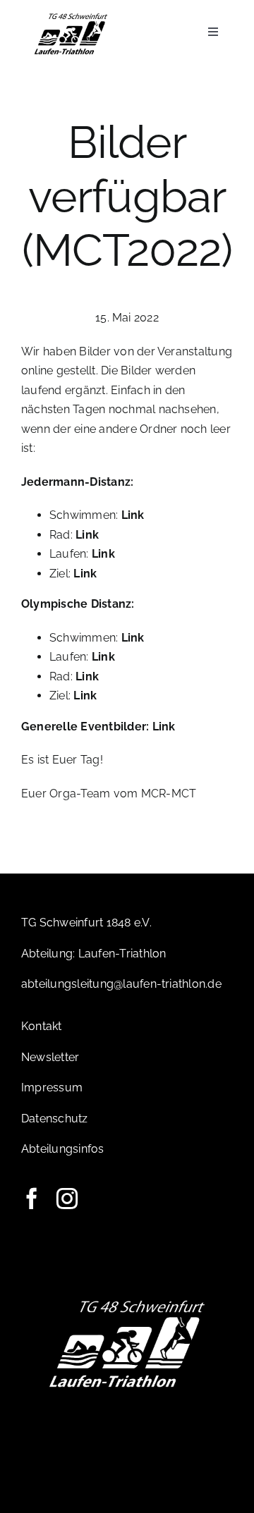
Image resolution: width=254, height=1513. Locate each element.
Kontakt (41, 1026)
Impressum (52, 1087)
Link (133, 515)
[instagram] (67, 1198)
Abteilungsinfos (62, 1149)
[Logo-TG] (71, 16)
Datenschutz (54, 1118)
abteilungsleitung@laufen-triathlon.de (121, 984)
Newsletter (50, 1057)
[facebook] (31, 1198)
